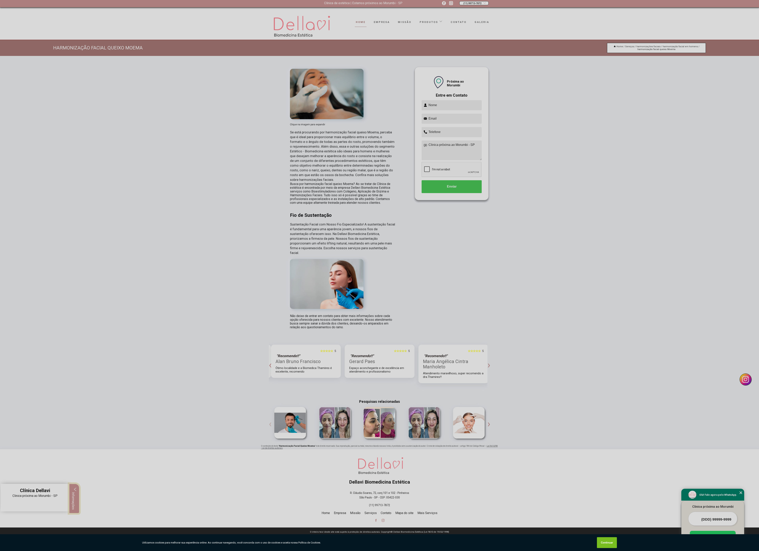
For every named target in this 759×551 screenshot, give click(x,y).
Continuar (607, 542)
